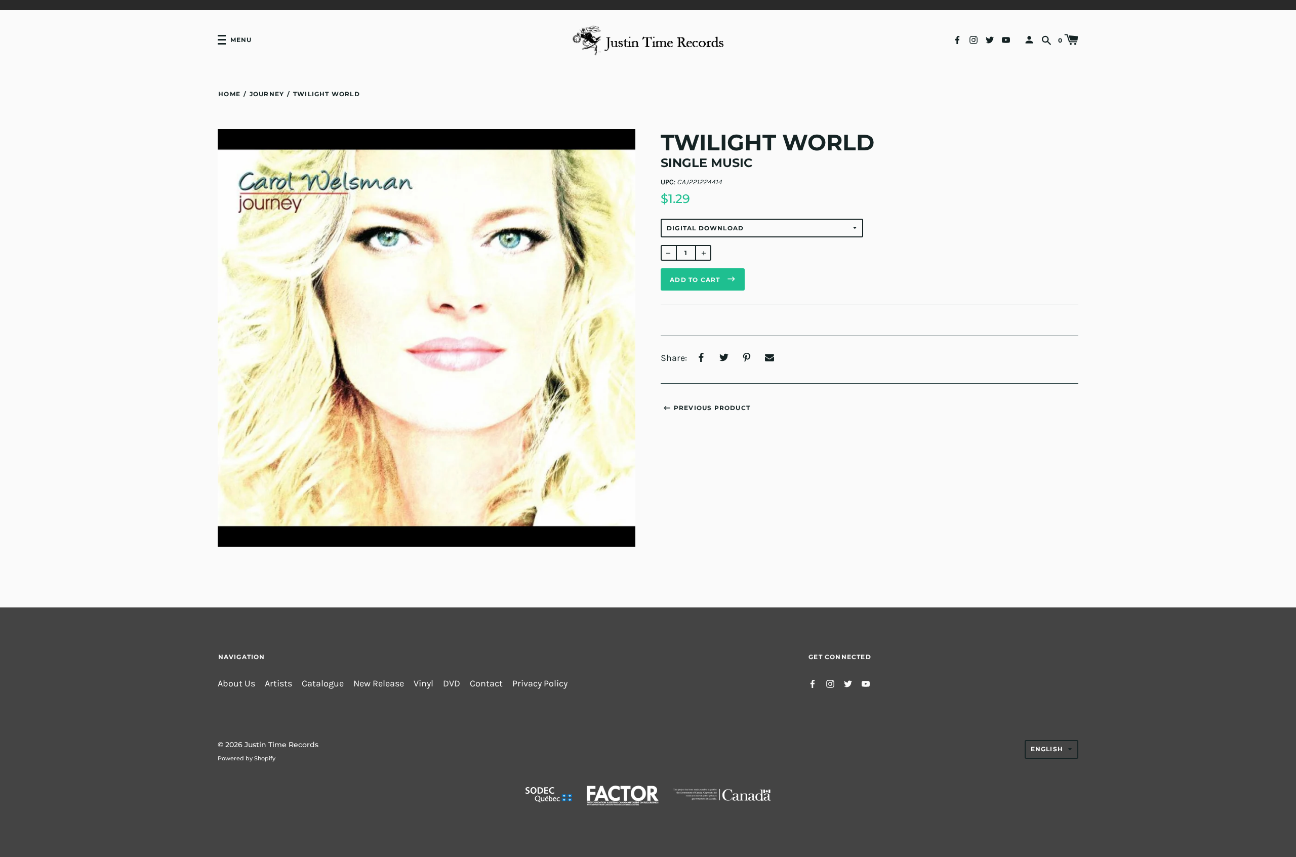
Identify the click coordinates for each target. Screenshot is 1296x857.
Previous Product (712, 408)
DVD (451, 683)
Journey (267, 94)
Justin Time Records (281, 744)
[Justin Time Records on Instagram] (973, 39)
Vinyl (423, 683)
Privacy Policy (540, 683)
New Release (378, 683)
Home (229, 94)
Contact (486, 683)
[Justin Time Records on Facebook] (957, 39)
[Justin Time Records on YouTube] (1006, 39)
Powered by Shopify (246, 758)
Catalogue (323, 683)
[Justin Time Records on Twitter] (990, 39)
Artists (278, 683)
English (1047, 749)
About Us (236, 683)
